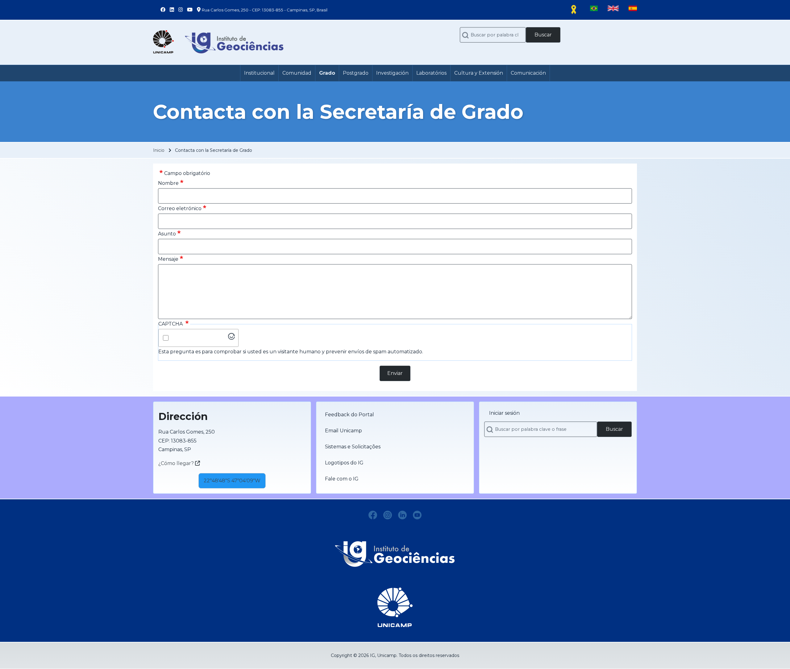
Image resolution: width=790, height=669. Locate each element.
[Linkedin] (402, 515)
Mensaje (168, 259)
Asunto (167, 234)
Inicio (158, 150)
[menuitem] (259, 73)
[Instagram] (387, 515)
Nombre (168, 183)
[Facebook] (373, 515)
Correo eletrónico (180, 208)
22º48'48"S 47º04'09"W (232, 481)
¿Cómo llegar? (176, 463)
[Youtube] (417, 515)
